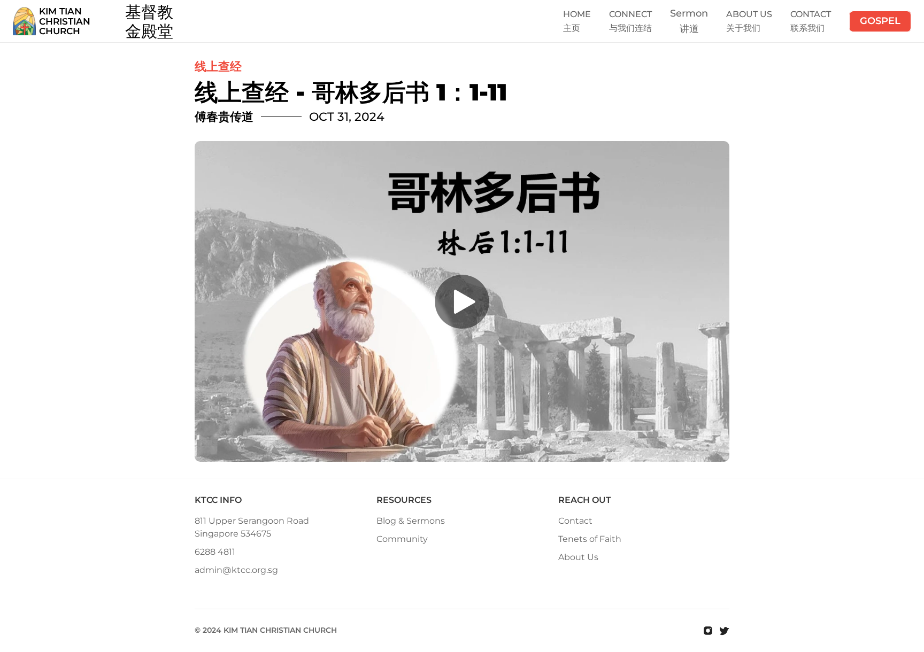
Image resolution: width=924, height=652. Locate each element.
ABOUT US (749, 14)
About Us (578, 557)
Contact (575, 521)
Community (402, 539)
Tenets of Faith (589, 539)
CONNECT (630, 14)
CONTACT (810, 14)
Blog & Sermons (410, 521)
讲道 (689, 29)
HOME (577, 14)
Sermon (689, 13)
